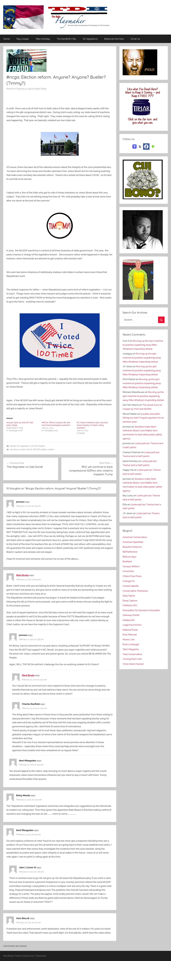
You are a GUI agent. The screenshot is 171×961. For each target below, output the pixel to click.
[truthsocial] (134, 146)
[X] (139, 146)
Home (6, 38)
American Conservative (135, 537)
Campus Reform (131, 566)
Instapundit (128, 620)
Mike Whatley (43, 38)
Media (13, 446)
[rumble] (152, 146)
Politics (42, 446)
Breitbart (127, 561)
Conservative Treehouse (135, 590)
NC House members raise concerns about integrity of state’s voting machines (92, 425)
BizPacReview (130, 551)
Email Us (135, 38)
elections (14, 449)
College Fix (129, 581)
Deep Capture (130, 600)
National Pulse (130, 629)
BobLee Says (129, 556)
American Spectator (133, 542)
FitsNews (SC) (130, 605)
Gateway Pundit (131, 615)
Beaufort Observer (132, 547)
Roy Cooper (23, 38)
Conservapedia (130, 586)
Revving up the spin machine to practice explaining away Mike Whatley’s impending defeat (143, 345)
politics (44, 449)
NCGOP (34, 446)
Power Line (129, 639)
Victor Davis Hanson (133, 664)
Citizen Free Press (132, 576)
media (22, 449)
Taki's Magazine (131, 649)
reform (51, 449)
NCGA (29, 449)
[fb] (146, 146)
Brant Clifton (41, 89)
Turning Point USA (132, 659)
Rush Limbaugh (131, 644)
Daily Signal (129, 595)
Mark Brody (22, 575)
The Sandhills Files (66, 38)
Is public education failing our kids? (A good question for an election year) (143, 418)
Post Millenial (130, 634)
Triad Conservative (132, 654)
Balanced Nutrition (114, 38)
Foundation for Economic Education (141, 610)
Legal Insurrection (132, 624)
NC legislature (90, 38)
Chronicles (128, 571)
